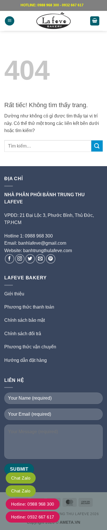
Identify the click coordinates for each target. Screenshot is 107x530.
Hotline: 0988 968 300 (32, 504)
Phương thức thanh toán (29, 307)
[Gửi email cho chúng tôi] (40, 259)
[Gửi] (97, 146)
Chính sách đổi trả (22, 333)
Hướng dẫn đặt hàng (25, 360)
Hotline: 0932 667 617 (32, 517)
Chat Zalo (20, 478)
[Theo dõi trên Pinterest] (50, 259)
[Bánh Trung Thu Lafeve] (53, 21)
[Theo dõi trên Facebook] (9, 259)
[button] (9, 21)
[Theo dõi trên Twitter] (30, 259)
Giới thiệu (14, 293)
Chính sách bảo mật (24, 320)
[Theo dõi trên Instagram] (20, 259)
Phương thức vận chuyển (30, 346)
